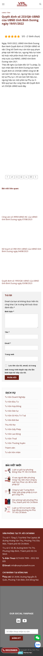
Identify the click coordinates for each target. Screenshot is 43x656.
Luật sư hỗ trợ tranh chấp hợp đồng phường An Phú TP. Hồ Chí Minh (24, 510)
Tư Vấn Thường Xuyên (15, 443)
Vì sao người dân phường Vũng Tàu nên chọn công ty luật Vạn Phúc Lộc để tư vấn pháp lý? (24, 481)
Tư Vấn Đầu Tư (12, 401)
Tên (7, 332)
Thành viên (10, 447)
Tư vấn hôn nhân (12, 452)
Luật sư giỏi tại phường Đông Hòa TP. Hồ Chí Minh (24, 471)
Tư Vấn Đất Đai (12, 420)
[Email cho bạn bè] (17, 177)
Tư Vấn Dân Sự (12, 411)
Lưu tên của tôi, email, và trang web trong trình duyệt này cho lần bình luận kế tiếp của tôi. (20, 369)
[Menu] (3, 4)
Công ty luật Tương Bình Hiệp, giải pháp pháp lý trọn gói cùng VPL (24, 492)
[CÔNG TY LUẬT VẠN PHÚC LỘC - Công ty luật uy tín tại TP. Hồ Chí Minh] (22, 4)
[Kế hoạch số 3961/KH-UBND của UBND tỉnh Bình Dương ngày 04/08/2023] (21, 235)
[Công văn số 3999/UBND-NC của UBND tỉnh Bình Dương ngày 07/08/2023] (21, 203)
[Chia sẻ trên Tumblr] (36, 177)
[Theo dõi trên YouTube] (25, 621)
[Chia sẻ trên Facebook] (7, 177)
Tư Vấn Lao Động (13, 434)
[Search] (40, 4)
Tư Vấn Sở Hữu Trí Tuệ (15, 415)
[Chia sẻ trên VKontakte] (26, 177)
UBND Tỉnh (6, 12)
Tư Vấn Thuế (11, 438)
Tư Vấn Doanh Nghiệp (15, 397)
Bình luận (9, 311)
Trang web (9, 354)
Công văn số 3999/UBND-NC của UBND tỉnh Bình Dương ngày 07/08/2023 (19, 218)
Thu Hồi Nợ (10, 424)
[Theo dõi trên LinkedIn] (18, 621)
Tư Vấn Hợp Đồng (13, 406)
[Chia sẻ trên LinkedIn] (31, 177)
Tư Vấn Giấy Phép (13, 429)
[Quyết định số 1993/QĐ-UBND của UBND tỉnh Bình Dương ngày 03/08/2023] (21, 267)
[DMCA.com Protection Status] (25, 652)
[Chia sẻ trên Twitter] (12, 177)
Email (8, 343)
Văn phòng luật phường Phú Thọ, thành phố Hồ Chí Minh (25, 501)
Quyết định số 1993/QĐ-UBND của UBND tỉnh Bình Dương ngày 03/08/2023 (20, 282)
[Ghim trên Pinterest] (21, 177)
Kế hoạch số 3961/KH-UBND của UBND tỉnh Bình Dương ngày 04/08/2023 (21, 250)
